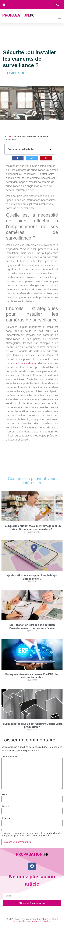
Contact (47, 921)
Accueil (7, 136)
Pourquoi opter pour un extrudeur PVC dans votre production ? (32, 725)
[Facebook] (32, 866)
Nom (5, 794)
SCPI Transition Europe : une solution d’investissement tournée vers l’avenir (32, 626)
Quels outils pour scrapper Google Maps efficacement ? (32, 577)
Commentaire (10, 756)
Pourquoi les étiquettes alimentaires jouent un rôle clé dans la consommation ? (32, 527)
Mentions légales (47, 919)
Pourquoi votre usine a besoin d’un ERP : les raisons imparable (32, 676)
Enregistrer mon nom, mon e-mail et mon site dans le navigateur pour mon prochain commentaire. (31, 834)
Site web (6, 818)
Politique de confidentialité (27, 921)
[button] (57, 4)
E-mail (6, 806)
